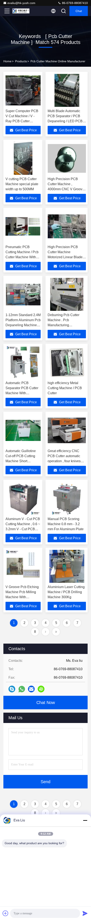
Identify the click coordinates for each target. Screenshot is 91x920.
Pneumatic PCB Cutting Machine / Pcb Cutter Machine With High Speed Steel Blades (22, 257)
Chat (79, 11)
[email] (31, 689)
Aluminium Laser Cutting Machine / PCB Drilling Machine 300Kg (66, 592)
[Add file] (5, 913)
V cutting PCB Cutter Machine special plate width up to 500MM (22, 184)
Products (21, 61)
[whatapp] (21, 689)
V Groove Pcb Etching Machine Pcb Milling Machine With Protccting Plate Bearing (22, 597)
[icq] (41, 689)
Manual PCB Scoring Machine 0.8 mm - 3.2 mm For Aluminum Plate (66, 524)
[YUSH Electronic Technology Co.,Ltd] (20, 11)
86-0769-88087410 (74, 3)
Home (7, 61)
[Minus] (85, 820)
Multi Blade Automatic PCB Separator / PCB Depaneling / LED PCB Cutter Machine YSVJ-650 (65, 121)
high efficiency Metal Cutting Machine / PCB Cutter (65, 388)
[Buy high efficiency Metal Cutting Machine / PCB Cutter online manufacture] (67, 362)
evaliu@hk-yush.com (21, 3)
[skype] (12, 689)
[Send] (85, 913)
